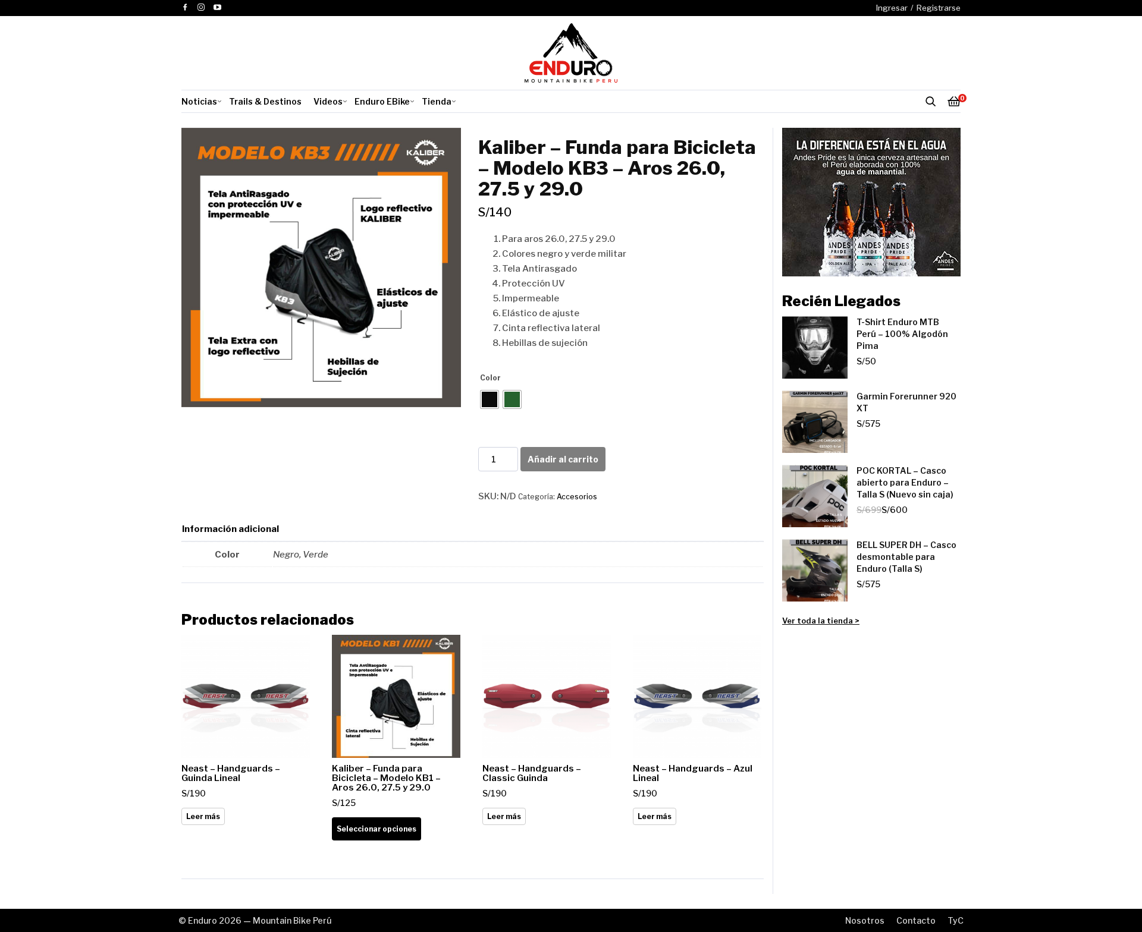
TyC (956, 920)
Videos (328, 101)
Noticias (199, 101)
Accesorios (577, 496)
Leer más (203, 816)
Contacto (916, 920)
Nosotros (864, 920)
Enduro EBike (382, 101)
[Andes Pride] (871, 202)
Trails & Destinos (265, 101)
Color (490, 377)
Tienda (436, 101)
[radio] (489, 399)
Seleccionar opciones (376, 828)
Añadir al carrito (563, 459)
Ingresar (892, 7)
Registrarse (939, 7)
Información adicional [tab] (230, 529)
